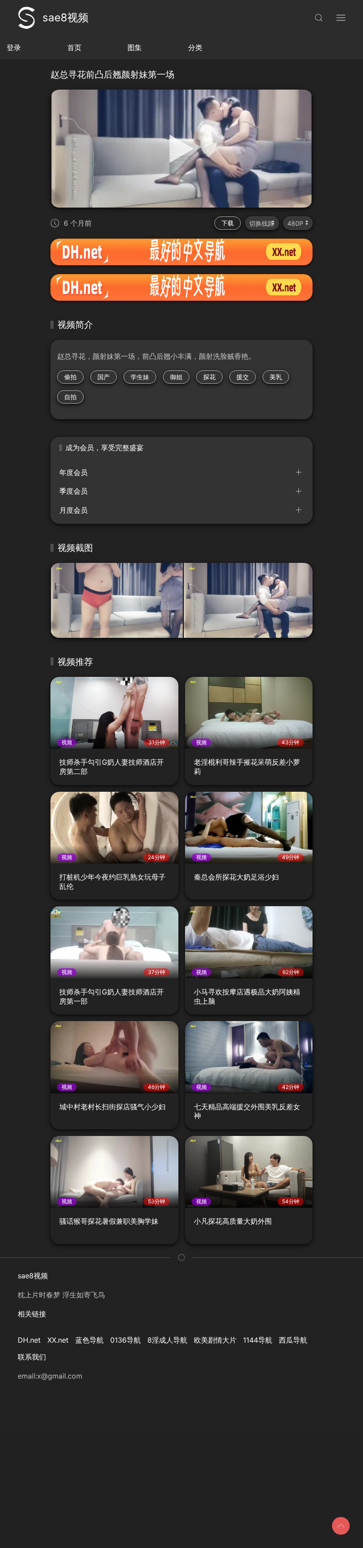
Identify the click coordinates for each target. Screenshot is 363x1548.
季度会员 (73, 491)
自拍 (70, 397)
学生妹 (140, 377)
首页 (74, 47)
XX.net (58, 1340)
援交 (242, 377)
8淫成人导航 (167, 1340)
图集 (134, 47)
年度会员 (73, 472)
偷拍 (70, 377)
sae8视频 (65, 17)
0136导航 (125, 1340)
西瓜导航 (293, 1340)
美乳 (276, 377)
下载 (227, 223)
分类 (195, 47)
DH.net (29, 1340)
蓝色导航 (89, 1340)
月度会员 (73, 510)
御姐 (176, 377)
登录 (14, 47)
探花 (209, 377)
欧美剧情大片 (215, 1340)
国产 (103, 377)
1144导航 (257, 1340)
